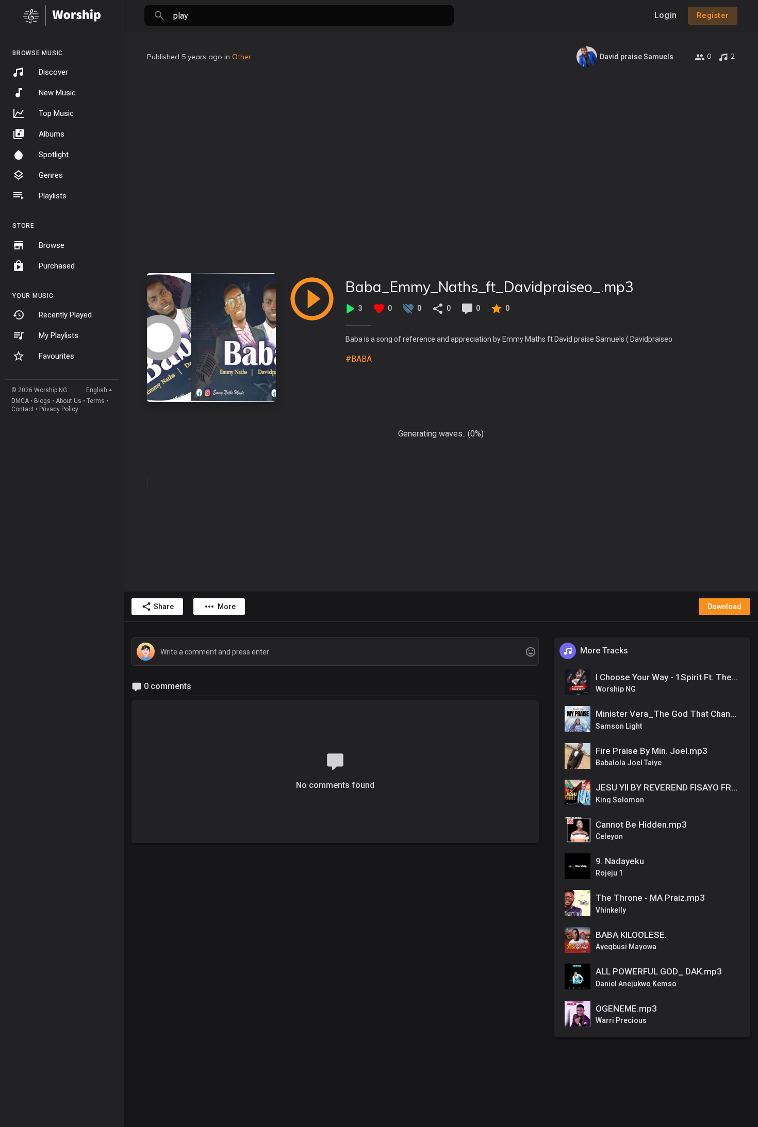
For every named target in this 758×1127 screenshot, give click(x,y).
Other (241, 56)
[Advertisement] (441, 170)
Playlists (53, 195)
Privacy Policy (58, 409)
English (96, 390)
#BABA (358, 359)
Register (713, 15)
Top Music (56, 113)
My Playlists (58, 335)
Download (724, 606)
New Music (57, 92)
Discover (53, 72)
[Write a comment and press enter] (335, 652)
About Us (68, 401)
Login (665, 15)
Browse (51, 245)
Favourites (56, 356)
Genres (51, 175)
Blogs (42, 401)
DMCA (20, 401)
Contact (22, 409)
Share (164, 606)
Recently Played (65, 314)
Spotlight (54, 154)
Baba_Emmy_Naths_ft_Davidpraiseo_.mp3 (489, 287)
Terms (96, 401)
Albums (51, 134)
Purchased (57, 266)
